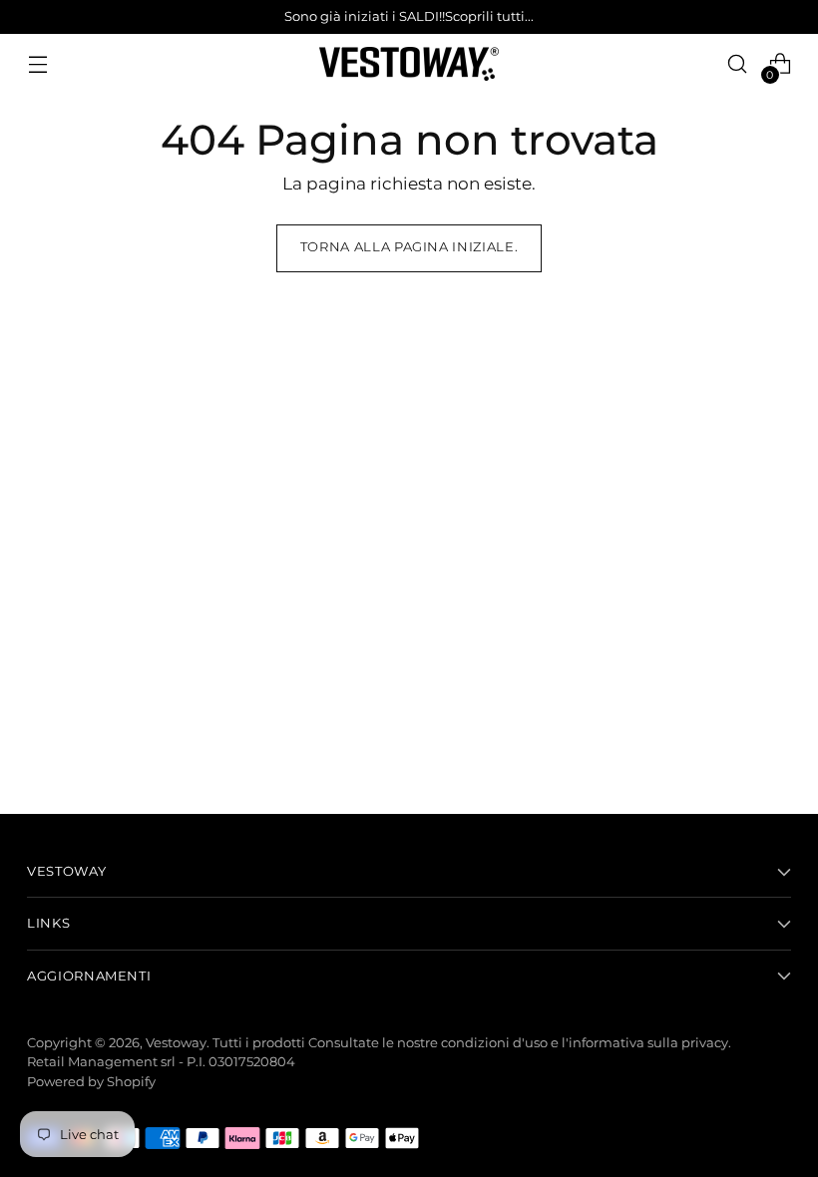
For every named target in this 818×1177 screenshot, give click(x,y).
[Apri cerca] (737, 64)
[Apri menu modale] (37, 64)
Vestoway (176, 1042)
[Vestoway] (409, 64)
